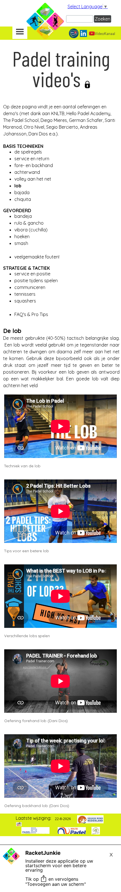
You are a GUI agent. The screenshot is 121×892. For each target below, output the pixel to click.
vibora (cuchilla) (31, 230)
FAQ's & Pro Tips (31, 314)
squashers (25, 301)
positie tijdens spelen (36, 280)
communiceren (29, 287)
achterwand (27, 172)
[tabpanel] (61, 96)
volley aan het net (32, 179)
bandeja (23, 216)
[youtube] (91, 33)
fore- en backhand (33, 165)
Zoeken (102, 19)
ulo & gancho (30, 223)
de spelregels (28, 152)
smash (21, 243)
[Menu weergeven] (19, 32)
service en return (31, 158)
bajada (22, 192)
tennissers (24, 294)
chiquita (22, 199)
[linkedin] (83, 33)
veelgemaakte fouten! (36, 257)
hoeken (22, 236)
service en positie (32, 274)
